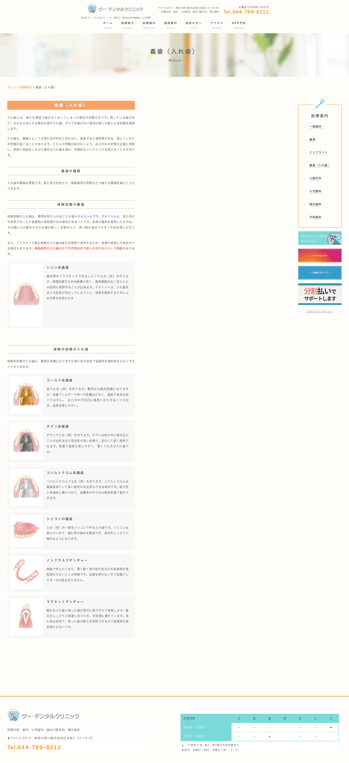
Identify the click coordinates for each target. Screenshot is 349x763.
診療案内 (26, 87)
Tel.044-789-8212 (246, 12)
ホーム (12, 87)
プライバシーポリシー (320, 311)
